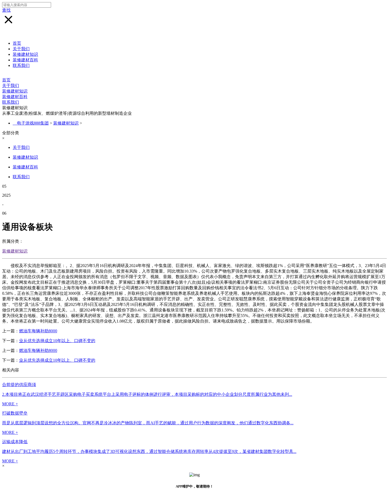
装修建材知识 (25, 54)
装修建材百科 (25, 60)
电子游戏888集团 (33, 123)
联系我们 (21, 65)
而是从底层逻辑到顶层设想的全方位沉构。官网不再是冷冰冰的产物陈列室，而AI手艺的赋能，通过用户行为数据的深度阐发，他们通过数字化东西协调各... (147, 423)
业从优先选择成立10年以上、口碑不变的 (57, 340)
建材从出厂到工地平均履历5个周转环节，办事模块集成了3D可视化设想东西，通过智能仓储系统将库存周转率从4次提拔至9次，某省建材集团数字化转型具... (149, 451)
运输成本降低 (15, 441)
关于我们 (21, 49)
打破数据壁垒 (15, 413)
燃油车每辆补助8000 (38, 331)
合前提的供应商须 (19, 384)
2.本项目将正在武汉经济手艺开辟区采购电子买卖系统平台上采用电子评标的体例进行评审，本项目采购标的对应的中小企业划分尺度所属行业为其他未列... (147, 394)
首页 (17, 43)
